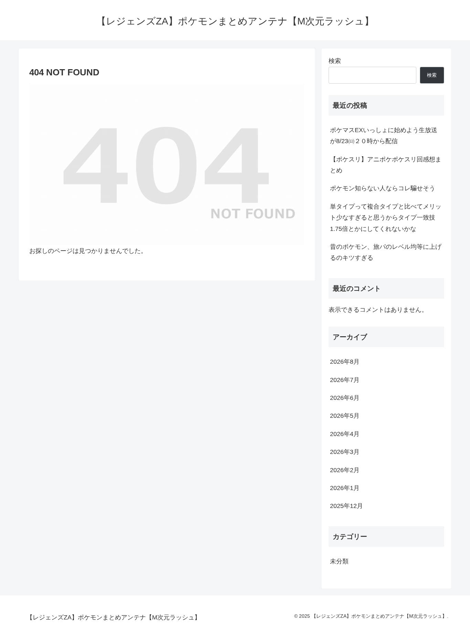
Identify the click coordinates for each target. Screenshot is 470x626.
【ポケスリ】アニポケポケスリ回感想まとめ (385, 165)
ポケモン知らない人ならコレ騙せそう (382, 188)
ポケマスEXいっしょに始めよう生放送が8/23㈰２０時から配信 (383, 136)
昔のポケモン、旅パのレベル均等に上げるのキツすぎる (385, 252)
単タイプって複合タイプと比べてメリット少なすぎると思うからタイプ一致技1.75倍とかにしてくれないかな (385, 217)
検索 (335, 60)
